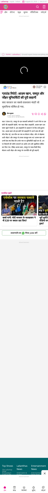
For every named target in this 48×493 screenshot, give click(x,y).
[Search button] (37, 6)
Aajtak (12, 1)
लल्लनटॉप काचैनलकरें (24, 232)
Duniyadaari (6, 473)
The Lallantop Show (7, 471)
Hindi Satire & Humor (22, 474)
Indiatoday (19, 1)
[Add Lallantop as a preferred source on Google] (37, 87)
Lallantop (4, 1)
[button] (44, 7)
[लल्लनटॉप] (5, 6)
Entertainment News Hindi (36, 474)
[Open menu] (1, 12)
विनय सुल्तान (10, 113)
